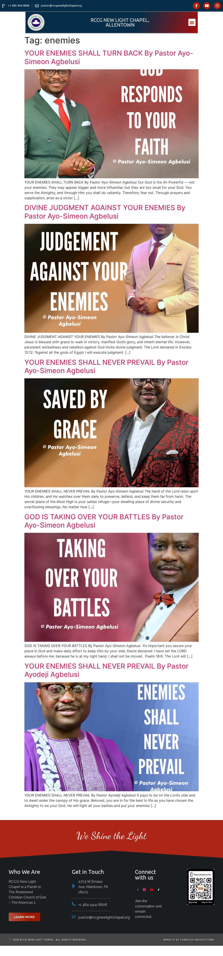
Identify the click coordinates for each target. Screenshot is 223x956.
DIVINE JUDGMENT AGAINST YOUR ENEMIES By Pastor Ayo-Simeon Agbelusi (104, 211)
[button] (192, 22)
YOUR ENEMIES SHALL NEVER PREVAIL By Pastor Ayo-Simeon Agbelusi (106, 366)
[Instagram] (217, 5)
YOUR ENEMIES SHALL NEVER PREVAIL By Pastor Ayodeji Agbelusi (106, 670)
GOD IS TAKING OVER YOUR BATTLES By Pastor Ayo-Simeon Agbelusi (103, 521)
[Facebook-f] (196, 5)
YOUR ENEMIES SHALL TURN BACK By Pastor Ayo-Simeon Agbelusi (108, 57)
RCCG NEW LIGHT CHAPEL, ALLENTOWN (120, 22)
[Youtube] (206, 5)
